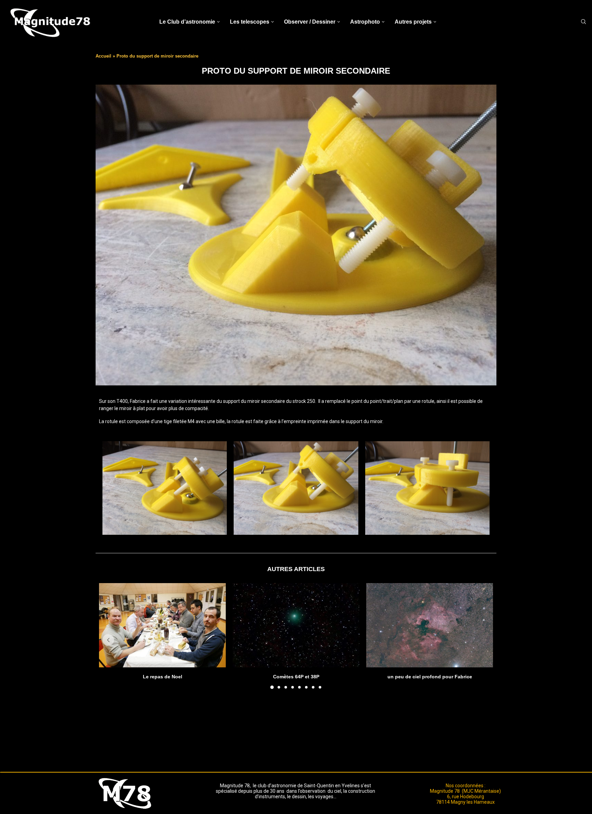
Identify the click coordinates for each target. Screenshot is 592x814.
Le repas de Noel (162, 676)
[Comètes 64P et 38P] (296, 625)
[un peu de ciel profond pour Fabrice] (429, 625)
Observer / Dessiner (309, 22)
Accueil (103, 56)
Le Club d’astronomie (187, 22)
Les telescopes (249, 22)
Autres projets (413, 22)
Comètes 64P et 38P (296, 676)
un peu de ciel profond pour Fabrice (429, 676)
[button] (108, 640)
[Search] (583, 22)
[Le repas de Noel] (162, 625)
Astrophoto (365, 22)
